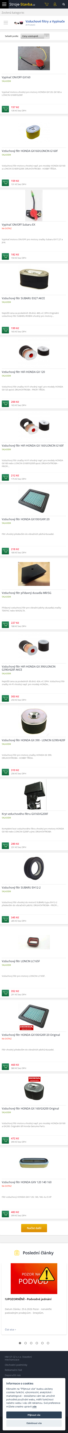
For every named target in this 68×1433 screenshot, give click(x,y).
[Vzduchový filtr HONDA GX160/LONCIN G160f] (34, 152)
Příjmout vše (34, 1415)
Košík (46, 4)
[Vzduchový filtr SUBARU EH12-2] (34, 888)
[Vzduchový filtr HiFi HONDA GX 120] (34, 373)
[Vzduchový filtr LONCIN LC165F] (34, 962)
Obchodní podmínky (16, 1364)
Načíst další (34, 1228)
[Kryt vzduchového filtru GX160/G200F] (34, 815)
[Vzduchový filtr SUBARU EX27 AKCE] (34, 299)
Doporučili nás (13, 1375)
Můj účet (55, 4)
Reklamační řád (13, 1369)
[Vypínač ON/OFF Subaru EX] (34, 225)
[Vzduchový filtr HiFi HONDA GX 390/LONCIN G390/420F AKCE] (34, 667)
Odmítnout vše (34, 1423)
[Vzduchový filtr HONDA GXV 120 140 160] (34, 1183)
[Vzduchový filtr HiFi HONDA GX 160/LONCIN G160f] (34, 446)
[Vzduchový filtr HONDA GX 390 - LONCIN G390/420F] (34, 741)
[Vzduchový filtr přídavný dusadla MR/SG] (34, 594)
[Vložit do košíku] (5, 109)
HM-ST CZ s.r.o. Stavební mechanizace (18, 1358)
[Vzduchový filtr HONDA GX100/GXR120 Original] (34, 1036)
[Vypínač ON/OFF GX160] (34, 78)
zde (34, 1406)
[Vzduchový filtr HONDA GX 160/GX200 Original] (34, 1109)
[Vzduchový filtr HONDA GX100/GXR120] (34, 520)
